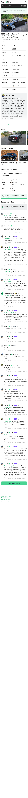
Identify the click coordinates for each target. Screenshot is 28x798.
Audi (13, 45)
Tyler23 (6, 269)
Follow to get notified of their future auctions (13, 196)
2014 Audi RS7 (23, 162)
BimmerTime (7, 226)
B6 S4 (14, 49)
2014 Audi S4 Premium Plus (7, 163)
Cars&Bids (7, 293)
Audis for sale (4, 497)
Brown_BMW (7, 354)
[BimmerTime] (2, 226)
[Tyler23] (2, 269)
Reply (10, 221)
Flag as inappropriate (19, 221)
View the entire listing (13, 124)
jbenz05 (17, 86)
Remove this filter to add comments (12, 208)
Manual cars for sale (6, 496)
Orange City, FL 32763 (18, 82)
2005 (25, 490)
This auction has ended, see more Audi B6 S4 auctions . (14, 10)
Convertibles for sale (6, 501)
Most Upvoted (22, 202)
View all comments (14, 483)
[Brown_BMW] (2, 354)
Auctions (3, 490)
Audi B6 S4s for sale (6, 499)
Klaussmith (7, 213)
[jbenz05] (13, 86)
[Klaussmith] (2, 214)
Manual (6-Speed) (11, 490)
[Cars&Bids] (2, 293)
